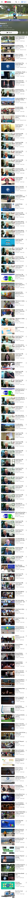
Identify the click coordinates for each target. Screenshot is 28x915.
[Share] (23, 32)
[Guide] (2, 2)
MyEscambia (17, 39)
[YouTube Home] (8, 2)
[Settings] (19, 2)
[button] (14, 13)
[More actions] (26, 32)
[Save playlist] (20, 32)
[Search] (16, 2)
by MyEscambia (5, 25)
